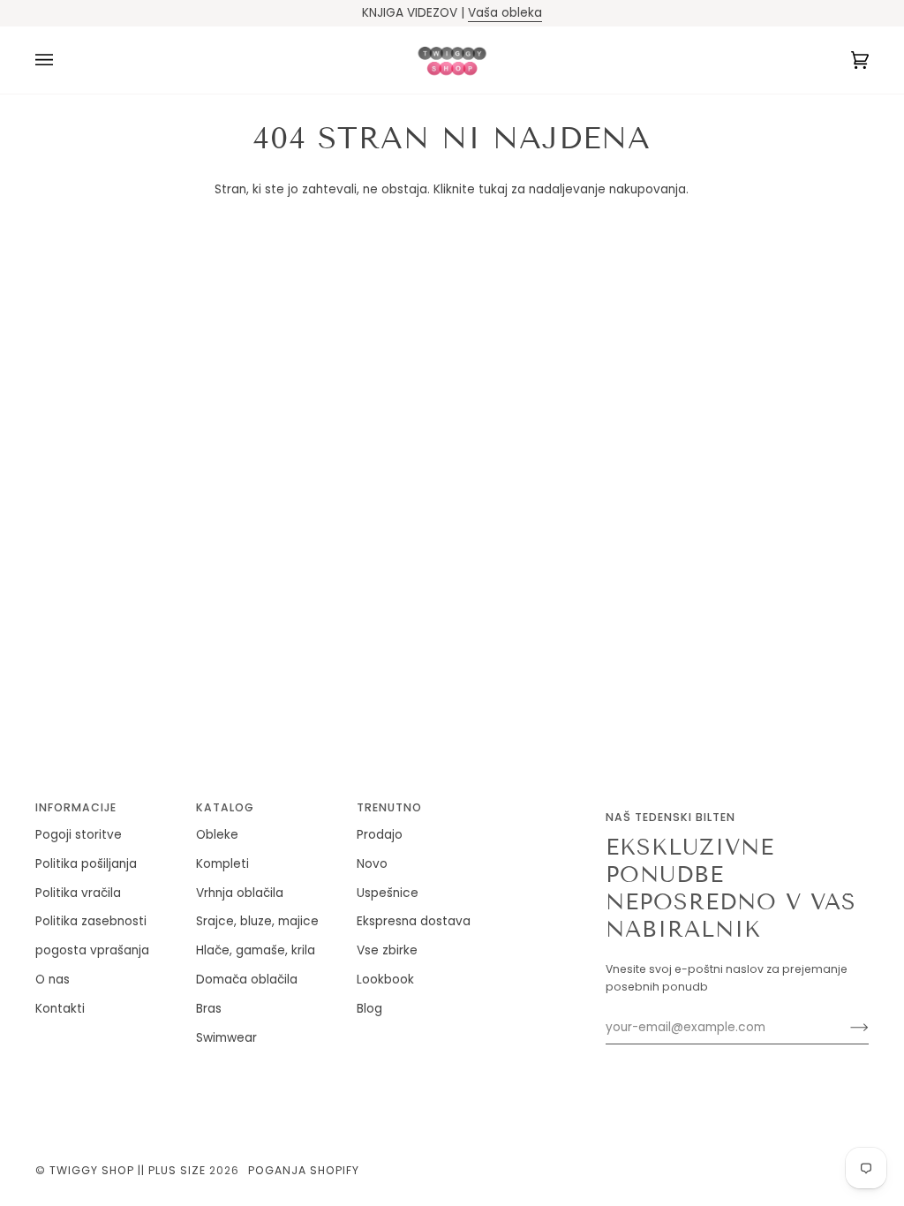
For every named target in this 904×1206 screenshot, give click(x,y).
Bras (209, 1008)
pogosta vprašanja (92, 950)
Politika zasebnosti (91, 921)
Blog (369, 1008)
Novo (372, 864)
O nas (52, 979)
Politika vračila (78, 893)
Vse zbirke (387, 950)
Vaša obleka (505, 12)
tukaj (493, 189)
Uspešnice (387, 893)
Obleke (217, 834)
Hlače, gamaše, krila (255, 950)
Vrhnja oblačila (239, 893)
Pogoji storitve (78, 834)
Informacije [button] (76, 807)
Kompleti (222, 864)
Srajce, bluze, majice (257, 921)
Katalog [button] (225, 807)
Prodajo (380, 834)
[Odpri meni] (61, 60)
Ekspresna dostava (414, 921)
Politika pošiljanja (86, 864)
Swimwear (226, 1037)
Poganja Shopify (303, 1170)
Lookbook (385, 979)
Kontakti (60, 1008)
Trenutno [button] (389, 807)
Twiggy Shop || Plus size (127, 1170)
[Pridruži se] (845, 1028)
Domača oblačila (247, 979)
